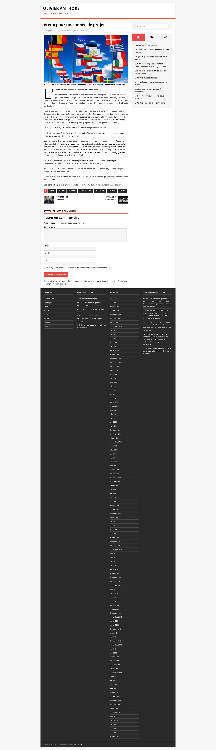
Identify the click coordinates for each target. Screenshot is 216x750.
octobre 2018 (114, 517)
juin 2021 (113, 418)
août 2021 (113, 410)
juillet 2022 (114, 386)
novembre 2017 (115, 545)
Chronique (48, 302)
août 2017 (113, 553)
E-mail (46, 253)
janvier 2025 (114, 354)
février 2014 (114, 625)
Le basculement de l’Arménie (146, 45)
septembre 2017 (116, 549)
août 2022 (113, 382)
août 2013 (113, 633)
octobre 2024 (114, 366)
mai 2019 (113, 494)
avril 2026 (113, 299)
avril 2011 (113, 685)
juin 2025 (113, 334)
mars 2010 (113, 732)
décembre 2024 (115, 358)
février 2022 (114, 402)
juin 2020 (113, 454)
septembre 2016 (116, 585)
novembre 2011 (115, 665)
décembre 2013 (115, 629)
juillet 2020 (114, 450)
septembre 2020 (116, 442)
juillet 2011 (114, 677)
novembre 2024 (115, 362)
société (112, 191)
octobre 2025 (114, 322)
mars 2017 (113, 565)
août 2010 (113, 716)
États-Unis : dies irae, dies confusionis (150, 103)
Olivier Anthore (66, 30)
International (48, 314)
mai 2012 (113, 649)
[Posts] (138, 37)
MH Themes (78, 744)
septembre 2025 (116, 326)
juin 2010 (113, 724)
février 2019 (114, 505)
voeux (122, 191)
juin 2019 (113, 490)
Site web (47, 260)
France (79, 30)
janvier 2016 (114, 609)
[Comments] (165, 37)
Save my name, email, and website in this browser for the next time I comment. (78, 267)
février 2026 (114, 306)
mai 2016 (113, 597)
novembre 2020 (115, 434)
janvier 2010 (114, 736)
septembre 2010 (116, 712)
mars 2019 (113, 501)
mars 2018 (113, 533)
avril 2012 (113, 653)
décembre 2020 (115, 430)
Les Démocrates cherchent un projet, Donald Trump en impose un (157, 327)
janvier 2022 (114, 406)
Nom (46, 246)
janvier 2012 (114, 661)
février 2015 (114, 621)
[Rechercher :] (152, 26)
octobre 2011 (114, 669)
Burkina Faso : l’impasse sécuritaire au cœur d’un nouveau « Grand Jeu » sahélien (91, 318)
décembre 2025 (115, 314)
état (52, 191)
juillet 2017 (114, 557)
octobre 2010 (114, 708)
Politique (47, 322)
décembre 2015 (115, 613)
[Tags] (152, 37)
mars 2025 (113, 346)
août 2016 (113, 589)
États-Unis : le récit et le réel (146, 78)
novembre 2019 (115, 482)
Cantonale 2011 (49, 299)
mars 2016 (113, 601)
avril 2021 (113, 422)
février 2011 (114, 693)
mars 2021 (113, 426)
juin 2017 (113, 561)
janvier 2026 (114, 310)
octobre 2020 (114, 438)
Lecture (46, 318)
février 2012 (114, 657)
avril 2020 (113, 462)
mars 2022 (113, 398)
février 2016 (114, 605)
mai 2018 (113, 525)
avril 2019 (113, 498)
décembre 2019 (115, 478)
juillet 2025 (114, 330)
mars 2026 (113, 302)
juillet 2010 (114, 720)
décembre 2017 (115, 541)
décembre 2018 (115, 513)
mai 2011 (113, 681)
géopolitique (85, 191)
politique (100, 191)
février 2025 (114, 350)
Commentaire (49, 227)
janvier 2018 (114, 537)
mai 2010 (113, 728)
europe (61, 191)
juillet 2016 (114, 593)
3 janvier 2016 (52, 30)
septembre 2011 (116, 673)
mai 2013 (113, 637)
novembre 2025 (115, 318)
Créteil (46, 306)
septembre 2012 (116, 645)
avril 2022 (113, 394)
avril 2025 (113, 342)
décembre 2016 (115, 577)
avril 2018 (113, 529)
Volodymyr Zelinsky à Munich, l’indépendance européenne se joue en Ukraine (156, 342)
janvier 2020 (114, 474)
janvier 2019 (114, 509)
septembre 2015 (116, 617)
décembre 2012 (115, 641)
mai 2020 (113, 458)
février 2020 (114, 470)
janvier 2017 (114, 573)
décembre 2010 (115, 700)
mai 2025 (113, 338)
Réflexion (47, 326)
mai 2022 (113, 390)
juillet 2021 (114, 414)
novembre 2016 (115, 581)
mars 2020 (113, 466)
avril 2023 (113, 374)
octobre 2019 (114, 486)
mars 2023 (113, 378)
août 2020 (113, 446)
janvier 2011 (114, 696)
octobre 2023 (114, 370)
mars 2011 (113, 689)
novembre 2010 (115, 704)
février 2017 (114, 569)
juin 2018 (113, 521)
